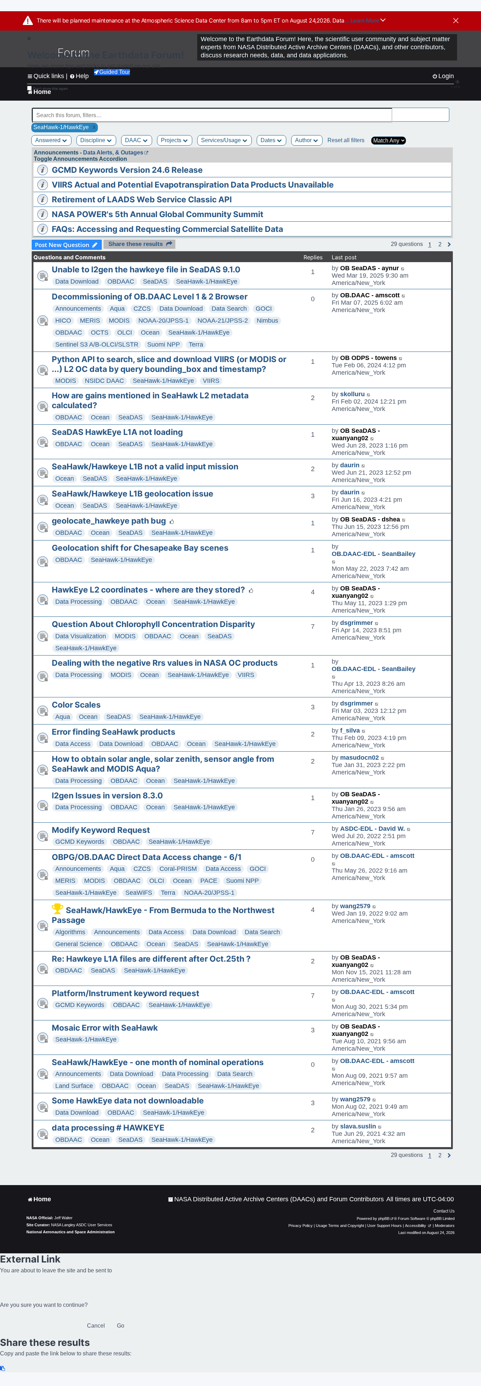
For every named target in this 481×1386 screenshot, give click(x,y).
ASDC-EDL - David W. (372, 828)
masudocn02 (359, 757)
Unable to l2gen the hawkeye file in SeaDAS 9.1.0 (146, 269)
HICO (63, 320)
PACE (208, 880)
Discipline (93, 140)
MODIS (119, 320)
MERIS (90, 320)
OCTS (99, 332)
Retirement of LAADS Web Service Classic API (142, 199)
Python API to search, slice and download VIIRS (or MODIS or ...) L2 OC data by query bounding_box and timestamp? (169, 364)
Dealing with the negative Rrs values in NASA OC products (165, 663)
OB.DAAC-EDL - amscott (377, 855)
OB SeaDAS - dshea (370, 519)
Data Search (229, 308)
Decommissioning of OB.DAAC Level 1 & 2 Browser (150, 297)
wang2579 (355, 906)
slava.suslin (358, 1126)
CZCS (142, 308)
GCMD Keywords (79, 841)
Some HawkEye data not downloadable (128, 1101)
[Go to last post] (403, 268)
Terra (196, 344)
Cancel (96, 1326)
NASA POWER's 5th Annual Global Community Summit (157, 214)
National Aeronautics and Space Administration (70, 1232)
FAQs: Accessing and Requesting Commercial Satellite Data (167, 229)
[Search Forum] (444, 111)
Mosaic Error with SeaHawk (105, 1028)
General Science (78, 944)
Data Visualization (80, 636)
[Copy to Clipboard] (3, 1368)
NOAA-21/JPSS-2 (223, 320)
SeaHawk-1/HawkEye (206, 281)
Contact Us (444, 1211)
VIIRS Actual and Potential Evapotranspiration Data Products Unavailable (193, 185)
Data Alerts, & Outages (113, 153)
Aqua (117, 308)
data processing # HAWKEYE (108, 1128)
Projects (172, 140)
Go (120, 1326)
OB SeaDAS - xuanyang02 (356, 434)
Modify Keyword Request (101, 830)
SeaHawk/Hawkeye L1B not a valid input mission (145, 467)
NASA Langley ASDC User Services (81, 1225)
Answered (48, 140)
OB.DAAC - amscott (370, 295)
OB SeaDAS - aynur (369, 268)
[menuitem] (276, 1199)
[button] (440, 244)
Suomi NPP (163, 344)
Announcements (78, 308)
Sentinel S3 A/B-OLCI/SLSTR (96, 344)
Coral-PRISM (178, 868)
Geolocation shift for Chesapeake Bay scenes (140, 548)
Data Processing (78, 601)
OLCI (124, 332)
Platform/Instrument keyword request (125, 993)
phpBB (383, 1218)
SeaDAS (155, 281)
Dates (269, 140)
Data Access (72, 743)
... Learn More (362, 20)
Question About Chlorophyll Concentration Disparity (153, 624)
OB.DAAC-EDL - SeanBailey (374, 553)
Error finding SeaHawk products (113, 732)
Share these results (135, 244)
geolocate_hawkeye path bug (109, 521)
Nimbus (267, 320)
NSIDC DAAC (104, 380)
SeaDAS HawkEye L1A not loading (117, 432)
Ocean (150, 332)
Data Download (77, 281)
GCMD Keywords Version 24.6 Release (127, 170)
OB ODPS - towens (368, 357)
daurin (350, 465)
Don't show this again (50, 88)
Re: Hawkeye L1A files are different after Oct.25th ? (151, 959)
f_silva (350, 730)
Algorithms (70, 932)
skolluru (352, 394)
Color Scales (76, 705)
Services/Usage (221, 140)
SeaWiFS (138, 892)
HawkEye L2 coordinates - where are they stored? (148, 590)
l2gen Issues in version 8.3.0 (107, 795)
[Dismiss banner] (455, 21)
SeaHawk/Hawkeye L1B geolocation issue (132, 494)
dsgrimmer (356, 622)
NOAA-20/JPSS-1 (163, 320)
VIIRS (211, 380)
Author (304, 140)
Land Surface (74, 1085)
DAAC (134, 140)
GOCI (264, 308)
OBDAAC (120, 281)
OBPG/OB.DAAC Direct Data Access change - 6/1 (147, 857)
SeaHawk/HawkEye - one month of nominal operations (158, 1062)
